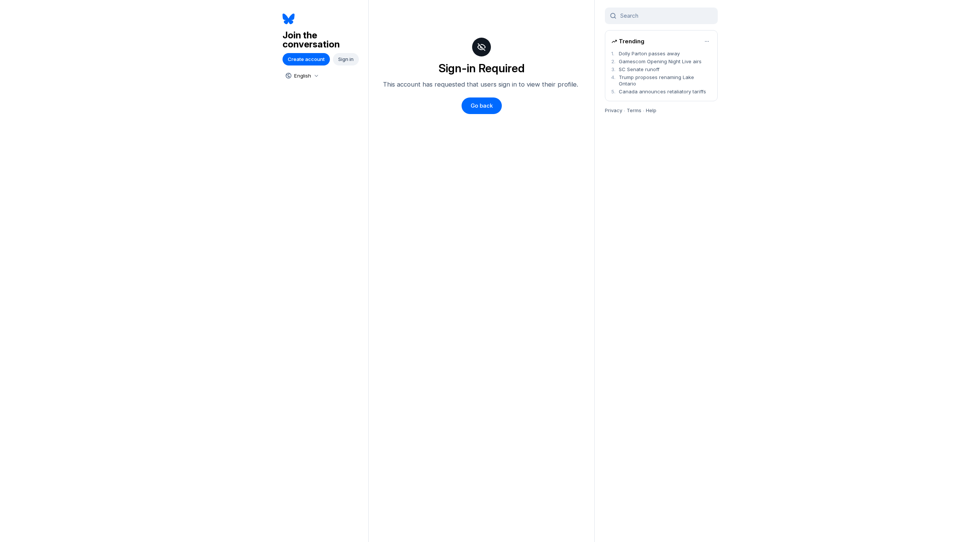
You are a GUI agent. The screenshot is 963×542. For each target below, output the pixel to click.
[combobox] (301, 75)
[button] (482, 105)
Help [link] (651, 110)
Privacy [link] (613, 110)
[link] (323, 19)
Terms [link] (634, 110)
